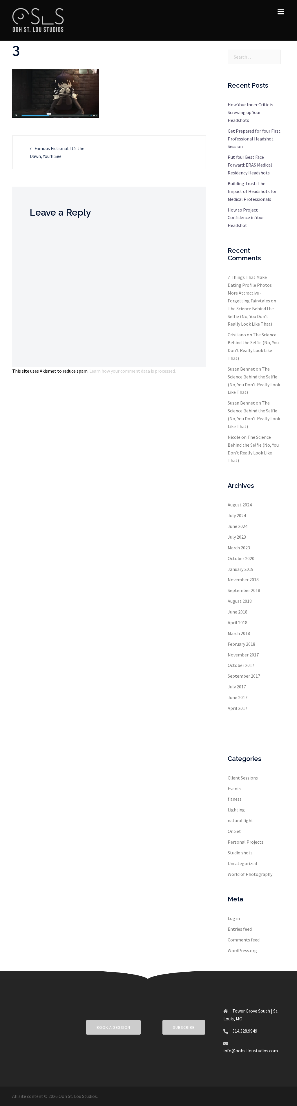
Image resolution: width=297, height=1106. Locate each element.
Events (234, 788)
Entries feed (240, 929)
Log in (234, 918)
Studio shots (240, 853)
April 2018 (237, 622)
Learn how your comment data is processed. (132, 371)
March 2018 (239, 633)
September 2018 (244, 590)
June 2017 (237, 697)
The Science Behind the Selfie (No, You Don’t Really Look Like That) (251, 316)
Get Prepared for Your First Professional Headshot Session (254, 138)
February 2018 (241, 644)
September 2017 (244, 676)
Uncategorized (242, 863)
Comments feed (244, 940)
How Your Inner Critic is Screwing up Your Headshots (250, 112)
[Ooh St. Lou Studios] (38, 20)
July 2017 (237, 687)
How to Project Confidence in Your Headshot (246, 217)
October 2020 (241, 558)
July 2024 (237, 515)
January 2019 (240, 569)
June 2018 (237, 612)
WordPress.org (242, 950)
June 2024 (237, 526)
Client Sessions (243, 778)
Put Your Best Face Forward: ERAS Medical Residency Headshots (250, 165)
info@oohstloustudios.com (250, 1050)
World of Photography (250, 874)
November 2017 (243, 655)
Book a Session (113, 1027)
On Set (234, 831)
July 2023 (237, 537)
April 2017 (237, 708)
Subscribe (184, 1027)
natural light (240, 820)
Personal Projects (245, 842)
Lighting (236, 810)
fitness (235, 799)
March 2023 (239, 548)
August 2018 (240, 601)
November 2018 (243, 579)
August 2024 (240, 505)
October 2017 (241, 665)
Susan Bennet (241, 369)
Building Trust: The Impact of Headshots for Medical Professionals (252, 191)
